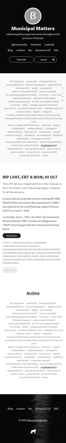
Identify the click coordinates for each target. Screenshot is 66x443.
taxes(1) (56, 131)
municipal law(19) (47, 81)
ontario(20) (31, 81)
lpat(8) (35, 88)
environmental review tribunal (17, 249)
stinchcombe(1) (15, 131)
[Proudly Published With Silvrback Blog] (33, 432)
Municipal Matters (37, 420)
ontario (34, 255)
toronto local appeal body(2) (45, 101)
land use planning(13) (35, 84)
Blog (10, 50)
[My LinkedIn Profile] (62, 96)
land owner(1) (53, 148)
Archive (20, 50)
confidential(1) (18, 128)
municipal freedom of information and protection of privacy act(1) (34, 120)
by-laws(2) (15, 104)
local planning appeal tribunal (17, 252)
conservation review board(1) (25, 145)
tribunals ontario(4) (21, 98)
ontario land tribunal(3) (44, 98)
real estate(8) (46, 88)
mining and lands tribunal (48, 252)
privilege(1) (51, 128)
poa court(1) (10, 108)
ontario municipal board (14, 259)
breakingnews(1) (49, 145)
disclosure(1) (30, 131)
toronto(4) (44, 94)
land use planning (41, 249)
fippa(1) (37, 111)
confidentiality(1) (35, 128)
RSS (56, 50)
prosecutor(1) (33, 152)
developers (34, 245)
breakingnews (40, 242)
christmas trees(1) (13, 135)
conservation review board (15, 245)
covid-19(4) (56, 94)
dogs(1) (56, 125)
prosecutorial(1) (49, 152)
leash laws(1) (23, 138)
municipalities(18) (14, 84)
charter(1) (46, 125)
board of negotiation (22, 242)
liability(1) (58, 135)
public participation (36, 259)
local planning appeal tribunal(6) (21, 94)
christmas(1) (45, 131)
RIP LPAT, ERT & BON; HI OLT (30, 177)
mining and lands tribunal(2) (43, 104)
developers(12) (23, 88)
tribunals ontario (11, 262)
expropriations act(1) (35, 148)
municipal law (9, 255)
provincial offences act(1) (30, 108)
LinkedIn (49, 44)
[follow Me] (62, 88)
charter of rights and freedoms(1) (23, 125)
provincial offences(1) (30, 155)
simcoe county (53, 259)
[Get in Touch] (62, 100)
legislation (55, 249)
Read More (11, 235)
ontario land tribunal (49, 255)
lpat (33, 252)
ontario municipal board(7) (24, 91)
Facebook (36, 44)
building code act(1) (53, 108)
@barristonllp (19, 44)
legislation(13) (55, 84)
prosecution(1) (18, 152)
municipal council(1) (41, 138)
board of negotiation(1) (51, 141)
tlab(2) (25, 104)
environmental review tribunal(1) (22, 141)
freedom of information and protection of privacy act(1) (33, 115)
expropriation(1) (15, 148)
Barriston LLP (43, 50)
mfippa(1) (47, 111)
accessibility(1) (44, 135)
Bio (30, 50)
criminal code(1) (23, 111)
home (45, 155)
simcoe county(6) (47, 91)
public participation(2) (19, 101)
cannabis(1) (29, 135)
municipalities (24, 255)
